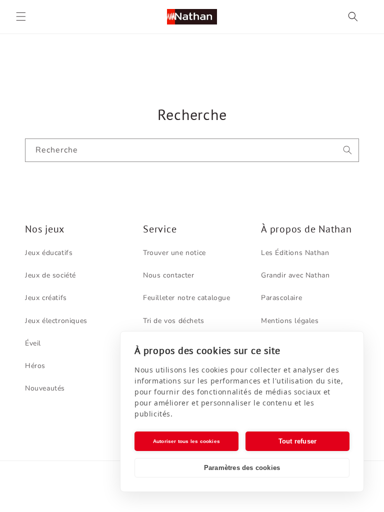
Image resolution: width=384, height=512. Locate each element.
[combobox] (192, 150)
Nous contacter (168, 275)
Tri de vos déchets (173, 321)
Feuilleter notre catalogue (186, 297)
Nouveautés (45, 388)
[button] (21, 17)
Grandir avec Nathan (295, 275)
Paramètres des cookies (242, 468)
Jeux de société (50, 275)
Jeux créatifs (46, 297)
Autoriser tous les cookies (186, 441)
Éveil (33, 343)
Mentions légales (290, 321)
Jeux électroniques (56, 321)
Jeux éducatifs (48, 253)
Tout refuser (297, 441)
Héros (35, 365)
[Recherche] (347, 150)
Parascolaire (281, 297)
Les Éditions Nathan (295, 253)
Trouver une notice (174, 253)
